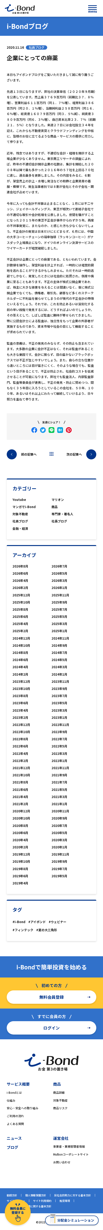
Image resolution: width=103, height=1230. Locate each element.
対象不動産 (20, 514)
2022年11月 (60, 724)
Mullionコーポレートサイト (71, 1154)
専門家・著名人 (62, 514)
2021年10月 (21, 775)
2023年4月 (20, 710)
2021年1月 (59, 804)
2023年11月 (60, 681)
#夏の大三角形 (46, 930)
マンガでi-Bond (24, 507)
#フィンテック (22, 930)
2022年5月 (59, 746)
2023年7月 (59, 696)
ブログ (12, 1147)
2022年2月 (20, 760)
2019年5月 (59, 876)
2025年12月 (21, 595)
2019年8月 (20, 869)
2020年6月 (20, 833)
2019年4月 (20, 883)
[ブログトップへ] (51, 454)
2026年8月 (20, 566)
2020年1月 (59, 847)
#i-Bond (18, 922)
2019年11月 (60, 854)
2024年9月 (59, 645)
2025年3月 (59, 623)
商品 (55, 507)
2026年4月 (20, 580)
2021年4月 (20, 796)
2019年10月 (21, 861)
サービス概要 (18, 1084)
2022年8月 (20, 739)
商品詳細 (59, 1092)
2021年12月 (21, 768)
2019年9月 (59, 861)
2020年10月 (21, 818)
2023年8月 (20, 696)
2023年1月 (59, 717)
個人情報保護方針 (35, 1195)
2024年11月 (60, 638)
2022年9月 (59, 732)
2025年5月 (59, 616)
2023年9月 (59, 688)
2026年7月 (59, 566)
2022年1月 (59, 760)
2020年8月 (20, 825)
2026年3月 (59, 580)
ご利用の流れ (15, 1116)
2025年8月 (20, 609)
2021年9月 (59, 775)
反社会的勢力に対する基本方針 (72, 1195)
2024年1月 (59, 674)
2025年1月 (59, 631)
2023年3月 (59, 710)
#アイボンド (37, 922)
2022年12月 (21, 724)
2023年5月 (59, 703)
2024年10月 (21, 645)
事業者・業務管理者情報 (69, 1146)
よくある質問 (15, 1124)
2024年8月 (20, 652)
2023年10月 (21, 688)
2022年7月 (59, 739)
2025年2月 (20, 631)
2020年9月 (59, 818)
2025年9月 (59, 602)
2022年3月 (59, 753)
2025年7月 (59, 609)
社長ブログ (59, 521)
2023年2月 (20, 717)
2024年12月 (21, 638)
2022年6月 (20, 746)
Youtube (19, 499)
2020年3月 (59, 840)
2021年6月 (20, 789)
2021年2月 (20, 804)
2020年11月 (60, 811)
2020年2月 (20, 847)
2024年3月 (59, 667)
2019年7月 (59, 869)
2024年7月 (59, 652)
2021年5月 (59, 789)
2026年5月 (59, 573)
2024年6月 (20, 659)
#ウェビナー (57, 922)
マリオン (58, 499)
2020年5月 (59, 833)
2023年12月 (21, 681)
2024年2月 (20, 674)
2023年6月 (20, 703)
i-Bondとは (14, 1092)
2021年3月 (59, 796)
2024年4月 (20, 667)
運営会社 (61, 1138)
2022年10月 (21, 732)
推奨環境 (64, 1201)
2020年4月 (20, 840)
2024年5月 (59, 659)
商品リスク (60, 1108)
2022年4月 (20, 753)
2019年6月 (20, 876)
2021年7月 (59, 782)
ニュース (14, 1138)
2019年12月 (21, 854)
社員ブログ (20, 521)
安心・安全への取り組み (22, 1108)
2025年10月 (21, 602)
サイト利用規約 (42, 1201)
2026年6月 (20, 573)
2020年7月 (59, 825)
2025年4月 (20, 623)
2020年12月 (21, 811)
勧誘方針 (12, 1195)
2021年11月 (60, 768)
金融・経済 (20, 528)
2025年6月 (20, 616)
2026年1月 (59, 587)
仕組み (11, 1100)
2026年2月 (20, 587)
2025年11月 (60, 595)
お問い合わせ (61, 1162)
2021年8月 (20, 782)
